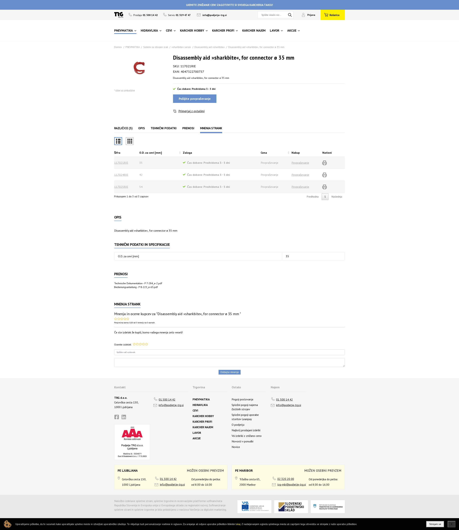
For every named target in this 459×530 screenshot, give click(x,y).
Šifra (117, 152)
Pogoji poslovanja (242, 399)
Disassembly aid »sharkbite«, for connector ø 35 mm (256, 47)
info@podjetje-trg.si (214, 15)
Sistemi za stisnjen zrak (155, 47)
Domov (118, 47)
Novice (236, 447)
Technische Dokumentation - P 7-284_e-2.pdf (138, 283)
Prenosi (188, 128)
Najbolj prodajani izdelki (246, 430)
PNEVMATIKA (133, 47)
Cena (264, 152)
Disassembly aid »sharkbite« (210, 47)
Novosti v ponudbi (242, 441)
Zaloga (187, 152)
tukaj (238, 524)
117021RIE (121, 162)
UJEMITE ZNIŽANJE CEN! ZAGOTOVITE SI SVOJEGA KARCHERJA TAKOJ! (229, 5)
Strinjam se (435, 524)
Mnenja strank (211, 128)
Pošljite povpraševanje (195, 99)
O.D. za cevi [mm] (150, 152)
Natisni (327, 152)
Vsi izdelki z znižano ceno (247, 436)
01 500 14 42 (167, 399)
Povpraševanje (300, 162)
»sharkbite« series (181, 47)
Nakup (296, 152)
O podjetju (238, 424)
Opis (141, 128)
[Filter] (130, 141)
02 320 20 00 (285, 479)
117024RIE (121, 174)
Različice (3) (123, 128)
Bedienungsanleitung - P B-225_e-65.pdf (136, 287)
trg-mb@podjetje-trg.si (291, 484)
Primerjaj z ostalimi (191, 111)
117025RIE (121, 187)
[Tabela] (118, 141)
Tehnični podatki (164, 128)
